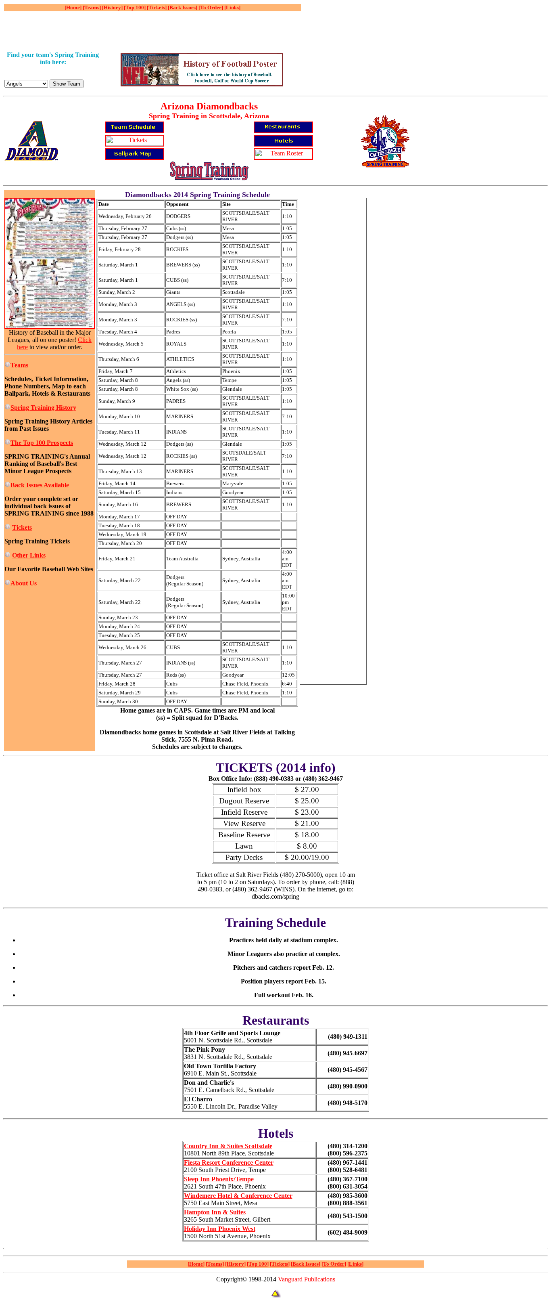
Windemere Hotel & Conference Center (238, 1195)
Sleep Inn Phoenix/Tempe (219, 1179)
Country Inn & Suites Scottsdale (228, 1146)
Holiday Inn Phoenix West (219, 1228)
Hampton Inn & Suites (215, 1212)
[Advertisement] (151, 31)
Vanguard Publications (306, 1279)
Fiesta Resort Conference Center (228, 1162)
